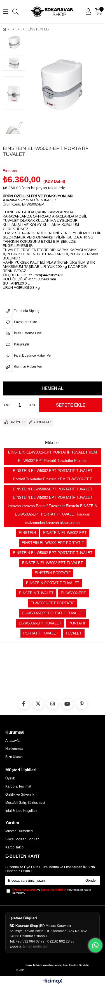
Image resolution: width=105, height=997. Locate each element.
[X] (38, 704)
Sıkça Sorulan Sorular (22, 839)
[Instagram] (53, 704)
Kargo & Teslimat (18, 786)
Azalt (7, 405)
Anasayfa (12, 741)
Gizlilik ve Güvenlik (19, 794)
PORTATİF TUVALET (40, 633)
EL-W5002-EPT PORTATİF (52, 603)
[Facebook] (23, 704)
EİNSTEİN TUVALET (36, 593)
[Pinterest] (82, 704)
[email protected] (35, 946)
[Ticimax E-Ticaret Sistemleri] (52, 981)
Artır (32, 405)
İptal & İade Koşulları (21, 811)
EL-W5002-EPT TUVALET (40, 623)
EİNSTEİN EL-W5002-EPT (65, 533)
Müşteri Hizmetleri (19, 831)
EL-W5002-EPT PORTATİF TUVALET (52, 613)
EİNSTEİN (27, 533)
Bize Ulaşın (14, 757)
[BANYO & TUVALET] (13, 29)
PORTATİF (77, 623)
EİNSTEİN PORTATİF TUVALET (52, 583)
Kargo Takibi (14, 847)
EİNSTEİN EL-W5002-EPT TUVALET (52, 563)
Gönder (91, 880)
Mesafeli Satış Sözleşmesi (25, 803)
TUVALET (74, 633)
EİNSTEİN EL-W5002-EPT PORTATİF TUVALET (52, 553)
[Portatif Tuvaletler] (23, 29)
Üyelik (10, 778)
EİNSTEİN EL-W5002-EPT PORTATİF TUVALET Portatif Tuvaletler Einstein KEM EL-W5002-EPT (52, 475)
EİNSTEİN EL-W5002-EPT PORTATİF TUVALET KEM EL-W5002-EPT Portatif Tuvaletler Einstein (52, 456)
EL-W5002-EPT (73, 593)
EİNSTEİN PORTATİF (53, 573)
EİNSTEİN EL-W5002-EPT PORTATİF (53, 543)
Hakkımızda (14, 749)
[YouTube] (67, 704)
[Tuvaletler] (18, 29)
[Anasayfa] (8, 29)
